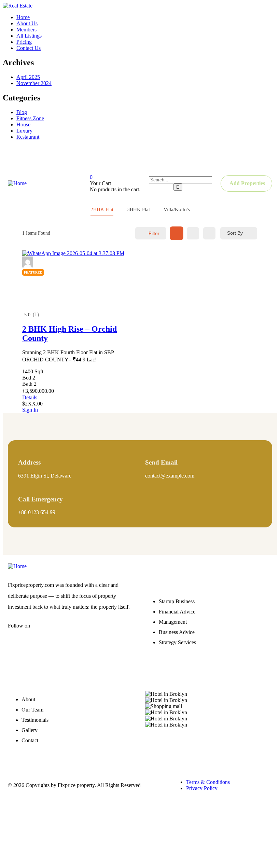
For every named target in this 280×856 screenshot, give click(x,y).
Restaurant (27, 137)
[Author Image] (27, 265)
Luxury (24, 131)
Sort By (235, 233)
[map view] (209, 233)
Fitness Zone (30, 118)
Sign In (30, 410)
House (23, 124)
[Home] (17, 183)
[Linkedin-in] (85, 631)
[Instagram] (238, 157)
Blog (21, 112)
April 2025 (28, 77)
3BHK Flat (138, 209)
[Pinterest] (263, 157)
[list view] (193, 233)
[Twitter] (213, 157)
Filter (154, 233)
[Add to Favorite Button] (24, 278)
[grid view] (176, 233)
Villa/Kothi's (177, 209)
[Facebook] (187, 157)
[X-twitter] (65, 631)
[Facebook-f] (45, 631)
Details (29, 397)
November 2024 (34, 83)
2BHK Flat (101, 209)
